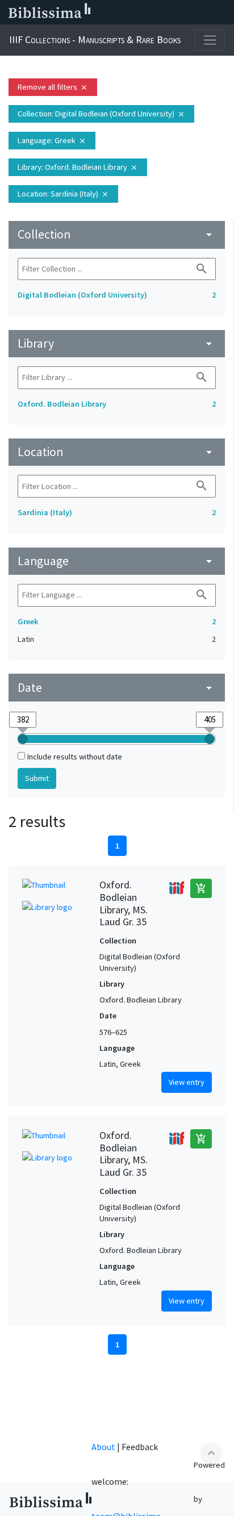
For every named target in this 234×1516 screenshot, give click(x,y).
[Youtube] (186, 12)
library (117, 343)
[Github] (204, 12)
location (117, 452)
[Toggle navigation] (210, 40)
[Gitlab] (223, 12)
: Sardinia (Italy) (63, 194)
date (117, 687)
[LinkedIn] (132, 12)
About (103, 1446)
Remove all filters (53, 87)
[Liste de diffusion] (114, 12)
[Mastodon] (168, 12)
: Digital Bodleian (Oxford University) (101, 113)
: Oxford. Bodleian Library (78, 167)
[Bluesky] (150, 12)
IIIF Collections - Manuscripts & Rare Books (95, 39)
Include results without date (74, 756)
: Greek (52, 140)
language (117, 561)
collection (117, 234)
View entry (186, 1082)
